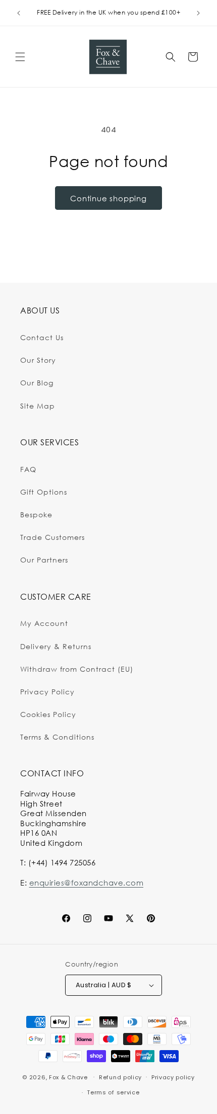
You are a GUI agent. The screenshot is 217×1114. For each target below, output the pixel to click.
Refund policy (120, 1077)
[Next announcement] (198, 13)
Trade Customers (52, 537)
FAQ (28, 469)
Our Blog (36, 382)
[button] (20, 57)
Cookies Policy (48, 714)
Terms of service (113, 1092)
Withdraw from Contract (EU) (76, 669)
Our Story (38, 360)
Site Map (37, 406)
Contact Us (42, 337)
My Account (44, 623)
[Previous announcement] (19, 13)
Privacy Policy (47, 691)
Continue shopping (108, 198)
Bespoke (36, 514)
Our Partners (44, 559)
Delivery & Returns (55, 646)
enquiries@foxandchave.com (86, 882)
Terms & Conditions (57, 737)
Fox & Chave (68, 1077)
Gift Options (43, 492)
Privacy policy (173, 1077)
